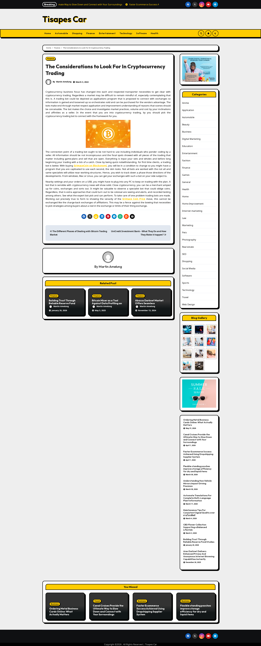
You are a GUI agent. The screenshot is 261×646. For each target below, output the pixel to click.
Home (47, 33)
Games (185, 174)
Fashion (186, 160)
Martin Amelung (64, 81)
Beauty (185, 124)
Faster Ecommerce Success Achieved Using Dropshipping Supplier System (198, 454)
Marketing (187, 225)
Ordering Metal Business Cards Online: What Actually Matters (197, 422)
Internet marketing (192, 210)
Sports (185, 282)
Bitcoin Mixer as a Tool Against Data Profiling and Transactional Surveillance (108, 303)
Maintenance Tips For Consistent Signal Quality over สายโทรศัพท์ (199, 513)
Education (187, 146)
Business (187, 131)
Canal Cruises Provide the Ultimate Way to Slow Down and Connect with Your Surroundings (197, 438)
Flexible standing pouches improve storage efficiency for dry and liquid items (197, 469)
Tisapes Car (64, 19)
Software (141, 33)
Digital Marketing (191, 138)
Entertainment (107, 33)
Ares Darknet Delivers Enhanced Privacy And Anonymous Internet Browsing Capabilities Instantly (198, 555)
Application (188, 110)
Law (184, 218)
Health (154, 33)
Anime (185, 102)
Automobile (61, 33)
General (186, 182)
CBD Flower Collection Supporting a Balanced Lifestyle (195, 527)
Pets (184, 232)
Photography (189, 239)
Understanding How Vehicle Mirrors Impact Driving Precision (197, 483)
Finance (90, 33)
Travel (185, 297)
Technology (126, 33)
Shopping (77, 33)
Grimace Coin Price (133, 198)
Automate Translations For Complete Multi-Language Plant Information (197, 498)
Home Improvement (192, 203)
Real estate (188, 246)
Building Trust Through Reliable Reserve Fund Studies (62, 303)
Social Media (188, 268)
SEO (184, 254)
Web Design (188, 304)
